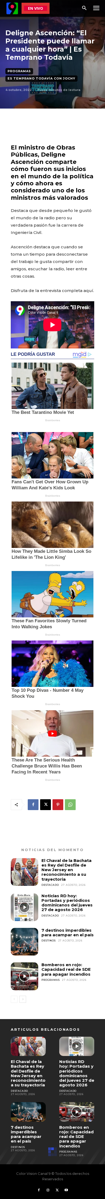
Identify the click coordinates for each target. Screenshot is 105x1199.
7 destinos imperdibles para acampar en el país (67, 932)
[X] (45, 804)
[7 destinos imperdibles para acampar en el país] (24, 942)
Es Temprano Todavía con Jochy (41, 78)
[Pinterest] (57, 804)
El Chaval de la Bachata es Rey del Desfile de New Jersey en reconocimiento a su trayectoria (66, 870)
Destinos (48, 940)
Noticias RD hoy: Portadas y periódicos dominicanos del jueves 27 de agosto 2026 (67, 902)
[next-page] (22, 999)
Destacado (50, 884)
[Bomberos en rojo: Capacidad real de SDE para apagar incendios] (24, 976)
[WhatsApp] (70, 804)
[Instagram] (48, 1190)
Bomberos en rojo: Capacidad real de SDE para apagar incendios (66, 969)
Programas (19, 71)
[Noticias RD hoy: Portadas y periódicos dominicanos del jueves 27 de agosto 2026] (24, 907)
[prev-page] (14, 999)
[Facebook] (33, 804)
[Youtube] (66, 1190)
